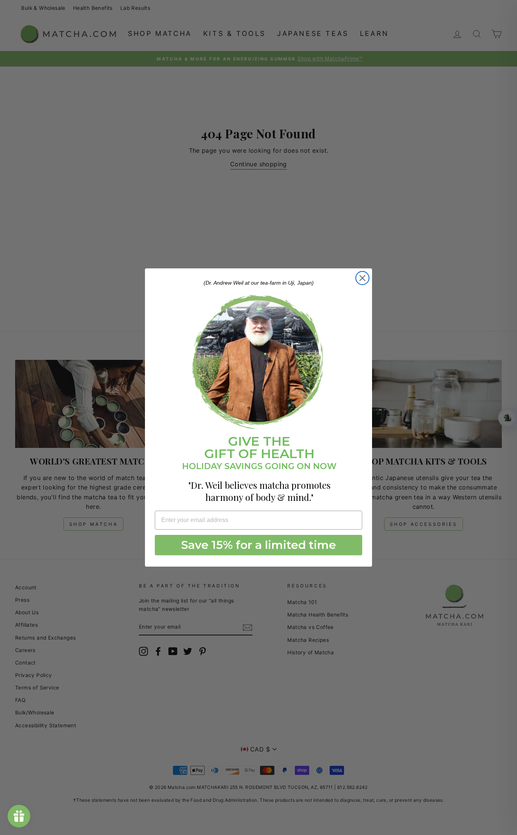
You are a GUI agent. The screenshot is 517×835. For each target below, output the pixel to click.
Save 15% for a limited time (258, 545)
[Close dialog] (362, 278)
